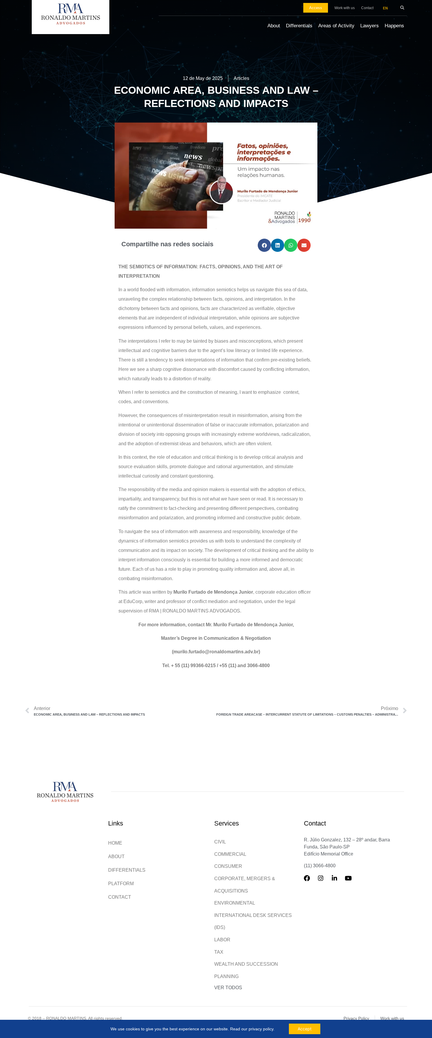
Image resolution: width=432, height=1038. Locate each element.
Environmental (234, 902)
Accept (305, 1028)
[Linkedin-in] (337, 881)
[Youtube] (351, 881)
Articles (241, 78)
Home (115, 843)
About (273, 26)
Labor (222, 939)
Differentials (299, 26)
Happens (394, 26)
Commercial (230, 854)
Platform (121, 883)
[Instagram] (324, 881)
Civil (220, 841)
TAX (218, 952)
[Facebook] (310, 881)
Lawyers (369, 26)
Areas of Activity (336, 26)
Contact (119, 897)
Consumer (228, 866)
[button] (402, 8)
